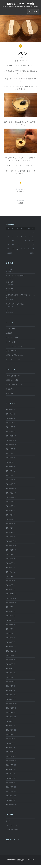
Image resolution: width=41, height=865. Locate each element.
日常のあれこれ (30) (13, 376)
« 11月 (9, 253)
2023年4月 (9, 471)
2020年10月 (10, 603)
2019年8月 (9, 664)
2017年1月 (9, 800)
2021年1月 (9, 589)
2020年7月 (9, 616)
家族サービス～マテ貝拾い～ (16, 304)
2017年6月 (9, 778)
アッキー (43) (10, 329)
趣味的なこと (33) (12, 380)
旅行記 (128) (10, 389)
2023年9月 (9, 449)
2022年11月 (10, 493)
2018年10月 (10, 708)
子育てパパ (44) (11, 351)
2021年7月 (9, 563)
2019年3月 (9, 686)
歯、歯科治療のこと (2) (14, 384)
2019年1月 (9, 695)
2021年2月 (9, 585)
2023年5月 (9, 466)
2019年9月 (9, 660)
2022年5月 (9, 519)
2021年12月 (10, 541)
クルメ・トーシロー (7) (14, 346)
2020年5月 (9, 625)
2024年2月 (9, 427)
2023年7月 (9, 458)
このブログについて (13, 825)
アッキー (22, 57)
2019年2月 (9, 690)
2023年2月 (9, 480)
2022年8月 (9, 506)
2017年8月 (9, 769)
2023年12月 (10, 436)
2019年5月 (9, 677)
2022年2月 (9, 532)
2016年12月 (10, 804)
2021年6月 (9, 567)
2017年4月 (9, 787)
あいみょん (10, 288)
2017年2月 (9, 796)
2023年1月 (9, 484)
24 (33, 245)
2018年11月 (10, 704)
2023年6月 (9, 462)
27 (17, 249)
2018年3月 (9, 739)
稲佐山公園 (10, 282)
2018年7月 (9, 721)
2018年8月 (9, 717)
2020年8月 (9, 611)
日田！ (8, 310)
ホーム (8, 821)
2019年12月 (10, 646)
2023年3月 (9, 475)
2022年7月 (9, 510)
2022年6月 (9, 515)
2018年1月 (9, 747)
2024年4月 (9, 418)
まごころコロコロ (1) (13, 359)
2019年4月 (9, 682)
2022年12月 (10, 488)
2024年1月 (9, 431)
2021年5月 (9, 572)
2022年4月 (9, 524)
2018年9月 (9, 712)
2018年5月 (9, 730)
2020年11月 (10, 598)
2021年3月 (9, 581)
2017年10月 (10, 761)
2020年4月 (9, 629)
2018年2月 (9, 743)
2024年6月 (9, 409)
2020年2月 (9, 638)
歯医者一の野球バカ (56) (14, 355)
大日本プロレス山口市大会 (15, 276)
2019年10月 (10, 655)
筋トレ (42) (9, 393)
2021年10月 (10, 550)
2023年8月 (9, 453)
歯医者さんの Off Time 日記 (20, 3)
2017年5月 (9, 783)
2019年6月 (9, 673)
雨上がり (9, 269)
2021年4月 (9, 576)
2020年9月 (9, 607)
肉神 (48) (9, 333)
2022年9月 (9, 502)
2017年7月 (9, 774)
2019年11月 (10, 651)
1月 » (32, 253)
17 (33, 241)
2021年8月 (9, 559)
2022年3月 (9, 528)
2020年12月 (10, 594)
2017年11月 (10, 756)
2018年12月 (10, 699)
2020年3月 (9, 633)
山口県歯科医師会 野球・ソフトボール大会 (20, 296)
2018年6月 (9, 725)
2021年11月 (10, 546)
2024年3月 (9, 423)
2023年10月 (10, 445)
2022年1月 (9, 537)
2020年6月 (9, 620)
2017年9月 (9, 765)
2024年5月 (9, 414)
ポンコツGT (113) (12, 337)
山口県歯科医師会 (12, 829)
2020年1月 (9, 642)
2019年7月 (9, 668)
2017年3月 (9, 791)
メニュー (34, 11)
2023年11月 (10, 440)
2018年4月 (9, 734)
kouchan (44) (10, 342)
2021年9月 (9, 554)
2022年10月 (10, 497)
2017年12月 (10, 752)
